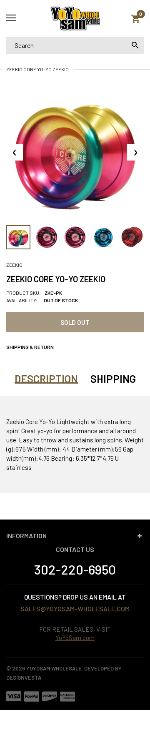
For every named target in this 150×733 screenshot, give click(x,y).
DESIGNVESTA (23, 677)
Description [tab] (46, 379)
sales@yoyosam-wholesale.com (75, 609)
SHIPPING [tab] (113, 379)
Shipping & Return (30, 347)
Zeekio (14, 265)
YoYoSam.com (75, 637)
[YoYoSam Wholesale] (75, 18)
